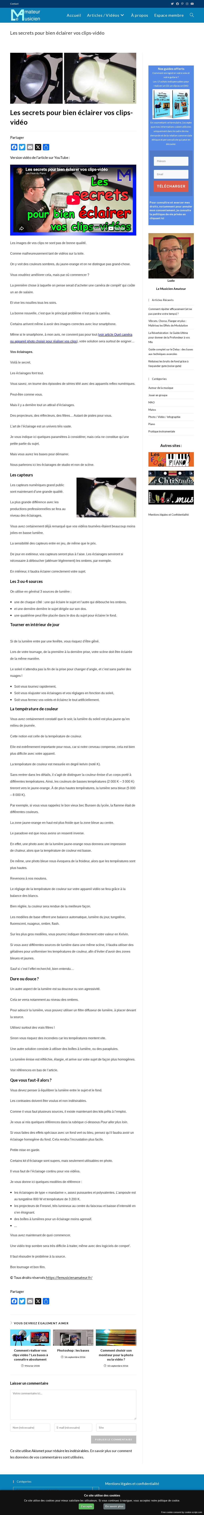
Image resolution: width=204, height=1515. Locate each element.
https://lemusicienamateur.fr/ (69, 1277)
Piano (151, 424)
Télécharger (171, 186)
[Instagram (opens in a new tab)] (187, 4)
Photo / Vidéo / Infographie (164, 416)
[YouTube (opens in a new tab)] (191, 4)
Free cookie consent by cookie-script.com (181, 1512)
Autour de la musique (160, 387)
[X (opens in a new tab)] (172, 4)
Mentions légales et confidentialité (132, 1483)
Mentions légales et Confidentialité (168, 514)
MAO (151, 402)
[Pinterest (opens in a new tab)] (182, 4)
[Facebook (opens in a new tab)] (177, 4)
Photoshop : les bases (73, 1350)
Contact (14, 3)
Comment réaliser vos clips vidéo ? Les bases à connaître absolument (30, 1354)
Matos (152, 409)
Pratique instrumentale (161, 431)
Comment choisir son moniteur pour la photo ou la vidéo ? (116, 1354)
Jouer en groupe (157, 395)
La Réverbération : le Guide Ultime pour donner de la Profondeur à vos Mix (169, 337)
